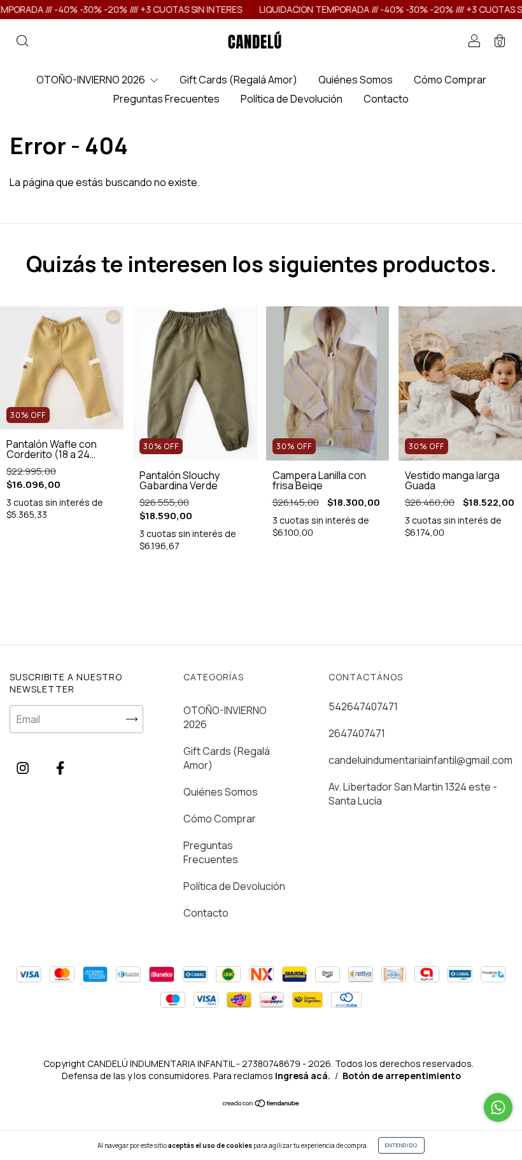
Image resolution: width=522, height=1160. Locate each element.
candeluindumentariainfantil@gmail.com (420, 760)
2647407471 (356, 733)
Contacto (386, 99)
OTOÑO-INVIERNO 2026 (91, 80)
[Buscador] (22, 41)
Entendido (401, 1145)
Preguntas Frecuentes (166, 99)
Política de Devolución (291, 99)
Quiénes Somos (355, 80)
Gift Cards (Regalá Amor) (238, 80)
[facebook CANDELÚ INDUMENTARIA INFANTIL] (60, 768)
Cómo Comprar (450, 80)
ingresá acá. (302, 1076)
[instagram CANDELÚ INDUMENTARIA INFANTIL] (24, 768)
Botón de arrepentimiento (401, 1076)
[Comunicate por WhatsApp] (498, 1107)
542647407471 (363, 706)
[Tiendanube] (261, 1104)
